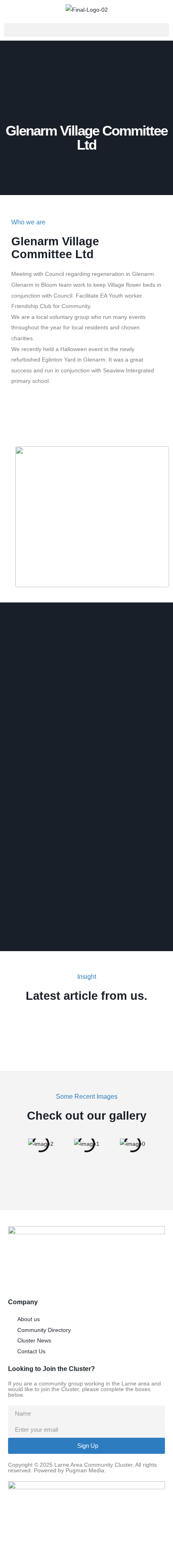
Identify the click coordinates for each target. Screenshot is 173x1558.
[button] (86, 30)
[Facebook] (21, 421)
